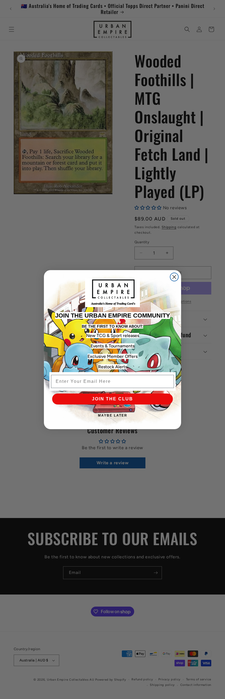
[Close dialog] (174, 277)
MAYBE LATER (112, 415)
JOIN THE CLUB (112, 399)
